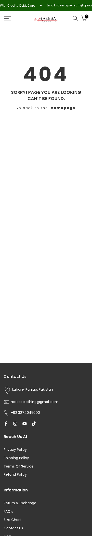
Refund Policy (15, 474)
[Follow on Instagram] (15, 424)
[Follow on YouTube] (24, 424)
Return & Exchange (20, 503)
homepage (63, 107)
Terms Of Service (19, 466)
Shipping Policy (16, 458)
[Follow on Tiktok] (34, 424)
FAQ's (8, 511)
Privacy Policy (15, 449)
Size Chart (12, 520)
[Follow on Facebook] (6, 424)
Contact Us (13, 528)
